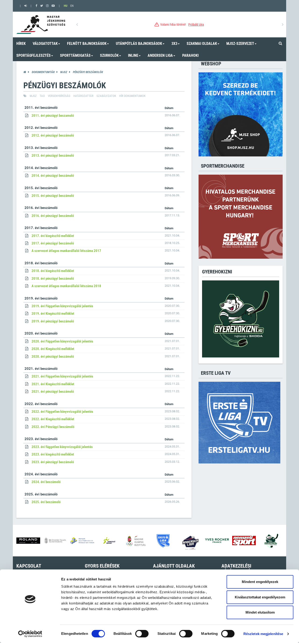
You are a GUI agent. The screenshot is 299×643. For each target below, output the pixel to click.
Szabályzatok (106, 96)
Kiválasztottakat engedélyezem (260, 597)
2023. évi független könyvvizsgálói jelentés (62, 447)
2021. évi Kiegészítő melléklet (53, 384)
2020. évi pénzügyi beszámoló (53, 356)
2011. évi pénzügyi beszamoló (53, 115)
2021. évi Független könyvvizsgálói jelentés (62, 376)
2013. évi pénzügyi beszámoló (53, 155)
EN (72, 5)
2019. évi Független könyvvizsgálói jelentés (62, 306)
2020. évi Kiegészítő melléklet (53, 349)
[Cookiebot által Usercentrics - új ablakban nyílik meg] (30, 633)
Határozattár (83, 96)
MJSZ (63, 72)
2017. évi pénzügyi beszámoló (53, 243)
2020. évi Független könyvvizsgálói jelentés (62, 341)
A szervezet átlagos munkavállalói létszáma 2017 (66, 251)
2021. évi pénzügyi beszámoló (53, 391)
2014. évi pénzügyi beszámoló (53, 175)
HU (65, 5)
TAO (42, 96)
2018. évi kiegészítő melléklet (53, 271)
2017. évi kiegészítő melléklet (53, 236)
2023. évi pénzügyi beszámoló (53, 462)
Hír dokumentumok (132, 96)
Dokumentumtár (43, 72)
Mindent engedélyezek (260, 582)
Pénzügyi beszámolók (88, 72)
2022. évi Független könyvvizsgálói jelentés (62, 412)
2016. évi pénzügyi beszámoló (53, 216)
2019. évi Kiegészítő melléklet (53, 313)
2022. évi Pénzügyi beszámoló (53, 427)
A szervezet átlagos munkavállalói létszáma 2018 (66, 286)
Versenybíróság (59, 96)
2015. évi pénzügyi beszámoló (53, 196)
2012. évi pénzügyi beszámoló (53, 135)
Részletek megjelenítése (263, 634)
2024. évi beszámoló (46, 482)
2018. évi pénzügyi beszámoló (53, 278)
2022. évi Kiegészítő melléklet (53, 419)
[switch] (142, 633)
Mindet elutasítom (260, 612)
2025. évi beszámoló (46, 502)
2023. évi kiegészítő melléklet (53, 454)
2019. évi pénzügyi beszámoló (53, 321)
